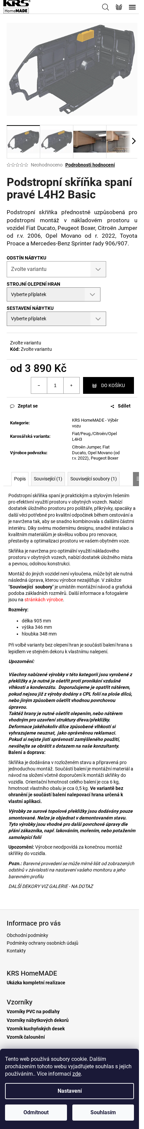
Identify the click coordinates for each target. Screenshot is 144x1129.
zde (76, 1074)
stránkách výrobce (43, 599)
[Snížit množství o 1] (39, 385)
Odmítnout (36, 1112)
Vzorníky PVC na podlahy (33, 1011)
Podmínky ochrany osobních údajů (42, 943)
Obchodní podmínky (27, 935)
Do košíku (113, 385)
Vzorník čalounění (26, 1037)
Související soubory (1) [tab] (93, 478)
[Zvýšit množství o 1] (71, 385)
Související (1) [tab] (48, 478)
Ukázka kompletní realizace (36, 982)
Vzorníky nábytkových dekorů (38, 1020)
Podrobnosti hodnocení (90, 165)
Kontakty (16, 950)
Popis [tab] (20, 478)
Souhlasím (103, 1112)
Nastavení (70, 1091)
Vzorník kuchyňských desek (36, 1028)
